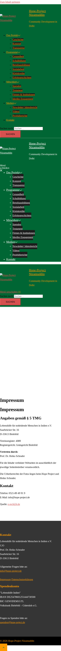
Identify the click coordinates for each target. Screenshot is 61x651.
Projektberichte (20, 115)
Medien (10, 103)
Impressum (5, 579)
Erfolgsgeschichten (22, 77)
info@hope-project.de (11, 571)
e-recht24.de (14, 504)
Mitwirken (11, 81)
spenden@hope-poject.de (12, 622)
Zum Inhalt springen (10, 2)
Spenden (17, 86)
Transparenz (19, 48)
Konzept (17, 43)
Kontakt (10, 120)
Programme (12, 52)
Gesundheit (18, 56)
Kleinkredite (19, 73)
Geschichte (18, 39)
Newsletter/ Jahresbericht (25, 107)
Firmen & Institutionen (24, 94)
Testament (18, 90)
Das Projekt (12, 35)
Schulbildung (19, 60)
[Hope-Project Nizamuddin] (13, 18)
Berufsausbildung (21, 65)
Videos (16, 111)
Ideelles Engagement (23, 99)
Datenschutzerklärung (22, 579)
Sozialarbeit (18, 69)
